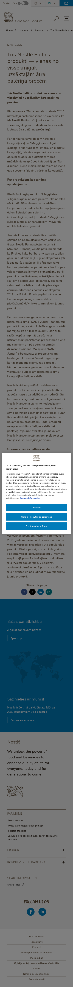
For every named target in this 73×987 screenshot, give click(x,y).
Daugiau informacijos (30, 498)
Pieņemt (36, 507)
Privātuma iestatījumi (36, 526)
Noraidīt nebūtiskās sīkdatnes (36, 516)
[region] (36, 493)
